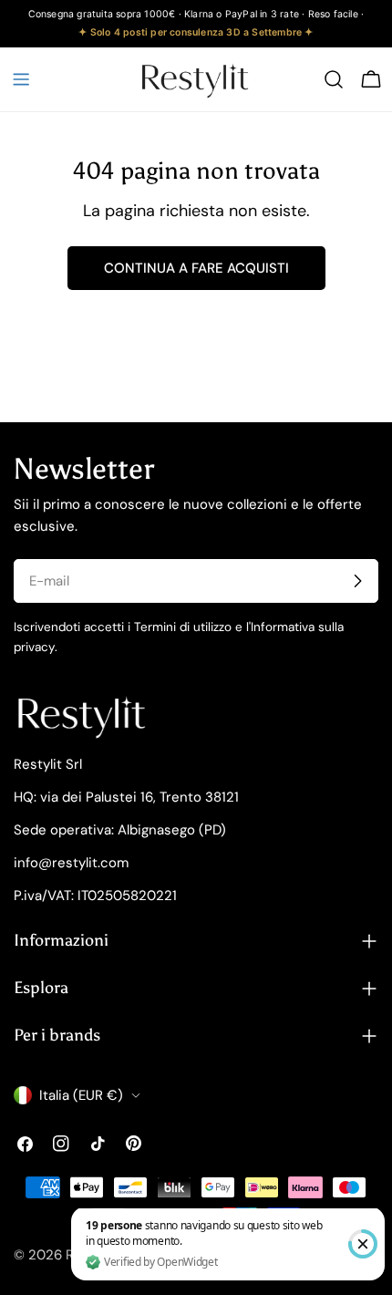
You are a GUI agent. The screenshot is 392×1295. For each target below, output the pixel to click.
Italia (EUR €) (81, 1095)
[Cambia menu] (21, 79)
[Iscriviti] (357, 581)
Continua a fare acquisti (196, 268)
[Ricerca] (333, 79)
